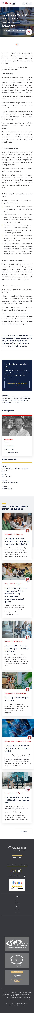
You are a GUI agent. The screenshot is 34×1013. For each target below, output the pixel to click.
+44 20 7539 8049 (12, 452)
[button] (17, 885)
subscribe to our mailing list (17, 384)
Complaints (21, 1005)
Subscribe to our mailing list (17, 865)
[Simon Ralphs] (17, 426)
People (17, 896)
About (17, 906)
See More (23, 831)
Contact (17, 912)
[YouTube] (19, 871)
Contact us (17, 857)
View (10, 446)
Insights (17, 903)
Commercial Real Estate (23, 30)
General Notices (23, 1003)
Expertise (17, 900)
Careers (17, 909)
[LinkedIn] (13, 871)
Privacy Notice (13, 1005)
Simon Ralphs (6, 477)
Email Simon (10, 449)
